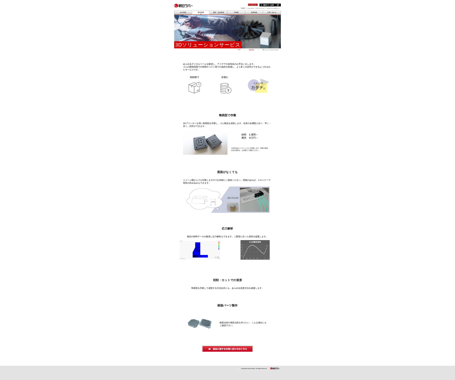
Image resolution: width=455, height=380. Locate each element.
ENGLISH (253, 4)
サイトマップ (260, 8)
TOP (239, 50)
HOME (243, 8)
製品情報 (201, 12)
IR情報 (236, 12)
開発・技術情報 (218, 12)
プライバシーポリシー (273, 8)
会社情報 (183, 12)
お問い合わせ (271, 12)
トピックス (250, 8)
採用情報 (254, 12)
